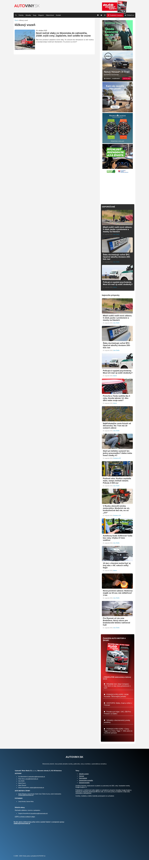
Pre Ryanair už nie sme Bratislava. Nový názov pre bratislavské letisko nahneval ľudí (116, 621)
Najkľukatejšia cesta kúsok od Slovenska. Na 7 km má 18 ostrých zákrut (117, 425)
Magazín (41, 15)
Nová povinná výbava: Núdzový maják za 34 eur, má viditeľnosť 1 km (118, 593)
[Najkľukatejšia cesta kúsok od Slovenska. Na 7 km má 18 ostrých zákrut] (117, 420)
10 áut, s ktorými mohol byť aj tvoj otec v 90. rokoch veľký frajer (116, 565)
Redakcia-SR (117, 458)
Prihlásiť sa (130, 15)
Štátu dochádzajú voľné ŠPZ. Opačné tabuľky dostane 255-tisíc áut (116, 257)
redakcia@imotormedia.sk (37, 787)
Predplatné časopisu (116, 15)
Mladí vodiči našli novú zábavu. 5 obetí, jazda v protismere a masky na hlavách (117, 229)
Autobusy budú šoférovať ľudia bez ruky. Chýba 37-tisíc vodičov (117, 538)
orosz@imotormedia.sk (31, 778)
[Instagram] (105, 15)
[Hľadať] (16, 15)
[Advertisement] (117, 187)
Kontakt (58, 15)
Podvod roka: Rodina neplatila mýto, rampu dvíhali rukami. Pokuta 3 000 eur (117, 480)
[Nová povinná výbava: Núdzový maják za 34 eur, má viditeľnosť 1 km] (117, 588)
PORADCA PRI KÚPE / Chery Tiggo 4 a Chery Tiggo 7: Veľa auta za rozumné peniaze (118, 731)
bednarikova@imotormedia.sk (36, 776)
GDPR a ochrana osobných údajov (25, 816)
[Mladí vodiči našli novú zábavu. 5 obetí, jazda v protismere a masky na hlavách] (117, 224)
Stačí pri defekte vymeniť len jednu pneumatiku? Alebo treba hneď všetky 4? (117, 453)
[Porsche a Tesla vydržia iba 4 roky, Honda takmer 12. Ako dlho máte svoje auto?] (117, 393)
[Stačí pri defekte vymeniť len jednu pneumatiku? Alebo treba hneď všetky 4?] (117, 448)
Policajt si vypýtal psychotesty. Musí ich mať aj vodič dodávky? (118, 283)
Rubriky (21, 15)
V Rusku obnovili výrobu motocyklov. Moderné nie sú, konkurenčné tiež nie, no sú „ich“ (116, 509)
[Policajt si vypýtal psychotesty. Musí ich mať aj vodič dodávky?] (117, 279)
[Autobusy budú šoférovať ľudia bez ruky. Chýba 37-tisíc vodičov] (117, 533)
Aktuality (28, 15)
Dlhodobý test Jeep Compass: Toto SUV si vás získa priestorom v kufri (117, 686)
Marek (115, 287)
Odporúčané (50, 15)
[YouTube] (101, 15)
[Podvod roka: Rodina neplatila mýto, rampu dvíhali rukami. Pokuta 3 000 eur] (117, 475)
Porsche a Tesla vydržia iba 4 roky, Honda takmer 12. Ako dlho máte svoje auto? (116, 398)
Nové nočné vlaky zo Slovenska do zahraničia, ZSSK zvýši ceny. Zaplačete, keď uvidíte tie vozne (63, 34)
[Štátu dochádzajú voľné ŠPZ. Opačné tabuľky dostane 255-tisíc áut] (117, 252)
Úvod (16, 20)
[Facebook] (98, 15)
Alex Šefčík (116, 234)
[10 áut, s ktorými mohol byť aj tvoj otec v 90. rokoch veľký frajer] (117, 560)
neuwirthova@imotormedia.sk (39, 813)
